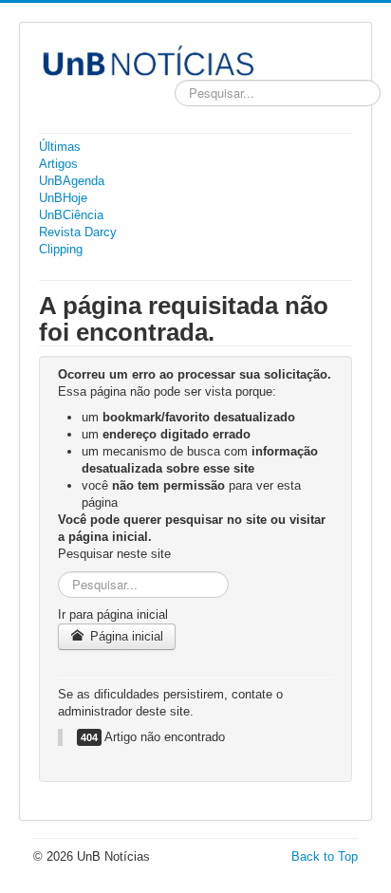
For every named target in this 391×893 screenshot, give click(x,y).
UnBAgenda (71, 181)
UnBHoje (63, 198)
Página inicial (124, 636)
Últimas (60, 147)
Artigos (58, 164)
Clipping (61, 249)
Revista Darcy (78, 232)
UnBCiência (71, 215)
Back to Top (324, 856)
